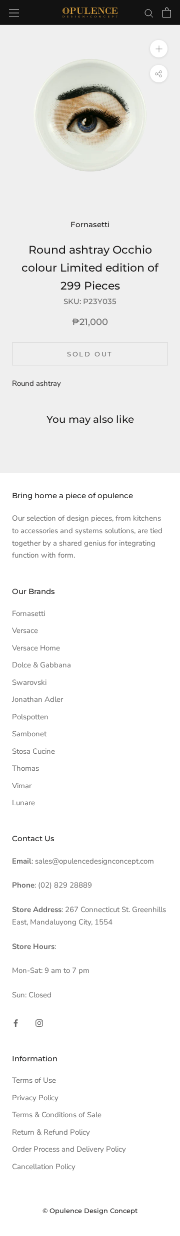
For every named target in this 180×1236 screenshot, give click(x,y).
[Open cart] (166, 12)
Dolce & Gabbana (41, 665)
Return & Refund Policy (51, 1132)
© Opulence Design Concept (90, 1211)
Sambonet (29, 734)
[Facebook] (16, 1022)
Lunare (23, 803)
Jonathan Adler (37, 699)
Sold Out (90, 354)
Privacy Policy (35, 1098)
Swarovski (29, 682)
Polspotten (30, 717)
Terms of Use (34, 1080)
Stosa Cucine (33, 751)
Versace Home (36, 648)
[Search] (149, 12)
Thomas (25, 768)
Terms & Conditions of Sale (57, 1115)
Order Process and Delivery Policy (69, 1149)
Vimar (22, 786)
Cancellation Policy (44, 1167)
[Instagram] (39, 1022)
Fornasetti (90, 224)
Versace (25, 630)
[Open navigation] (14, 12)
